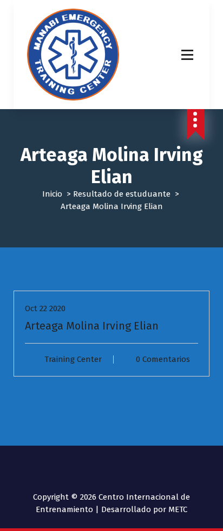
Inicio (52, 194)
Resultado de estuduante (121, 194)
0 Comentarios (163, 359)
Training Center (73, 359)
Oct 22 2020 (45, 308)
